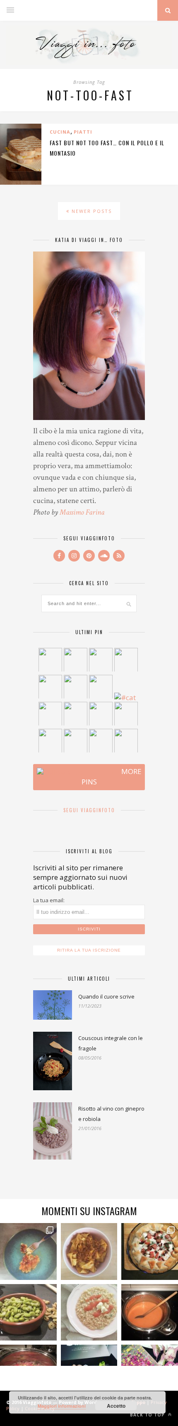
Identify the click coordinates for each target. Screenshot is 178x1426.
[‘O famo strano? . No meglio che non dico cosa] (28, 1251)
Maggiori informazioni (62, 1406)
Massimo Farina (82, 512)
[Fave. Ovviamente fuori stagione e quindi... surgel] (28, 1312)
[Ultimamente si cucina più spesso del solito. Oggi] (149, 1251)
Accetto (116, 1405)
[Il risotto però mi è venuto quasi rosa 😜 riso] (89, 1312)
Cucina (60, 132)
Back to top (148, 1415)
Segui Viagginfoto (89, 810)
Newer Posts (91, 211)
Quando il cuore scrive (106, 996)
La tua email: (49, 900)
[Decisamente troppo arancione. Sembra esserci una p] (149, 1312)
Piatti (83, 132)
